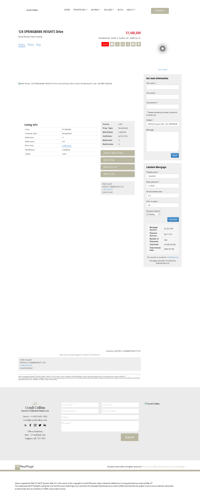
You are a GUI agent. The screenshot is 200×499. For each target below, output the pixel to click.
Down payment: (152, 182)
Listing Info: (31, 125)
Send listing (108, 160)
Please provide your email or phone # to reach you (161, 113)
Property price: (152, 172)
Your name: (150, 83)
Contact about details (113, 153)
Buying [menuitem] (94, 9)
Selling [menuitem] (108, 9)
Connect (160, 11)
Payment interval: (153, 211)
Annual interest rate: (154, 191)
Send (175, 155)
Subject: (149, 120)
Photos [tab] (30, 44)
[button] (160, 11)
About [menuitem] (130, 9)
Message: (150, 129)
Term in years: (152, 201)
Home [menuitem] (67, 9)
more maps (162, 69)
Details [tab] (21, 44)
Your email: (150, 93)
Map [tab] (38, 44)
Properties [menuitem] (80, 9)
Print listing (109, 174)
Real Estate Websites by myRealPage (170, 467)
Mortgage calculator (119, 167)
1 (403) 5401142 (107, 189)
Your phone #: (151, 102)
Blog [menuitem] (120, 9)
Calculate (173, 219)
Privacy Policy (148, 467)
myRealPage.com (172, 257)
